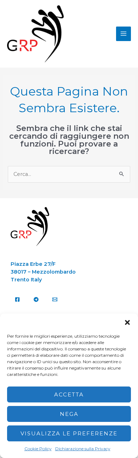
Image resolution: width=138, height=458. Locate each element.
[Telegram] (36, 299)
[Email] (55, 299)
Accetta (69, 394)
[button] (127, 322)
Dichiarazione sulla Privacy (82, 448)
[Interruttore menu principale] (123, 34)
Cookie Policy (38, 448)
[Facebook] (17, 299)
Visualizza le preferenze (69, 433)
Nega (69, 414)
